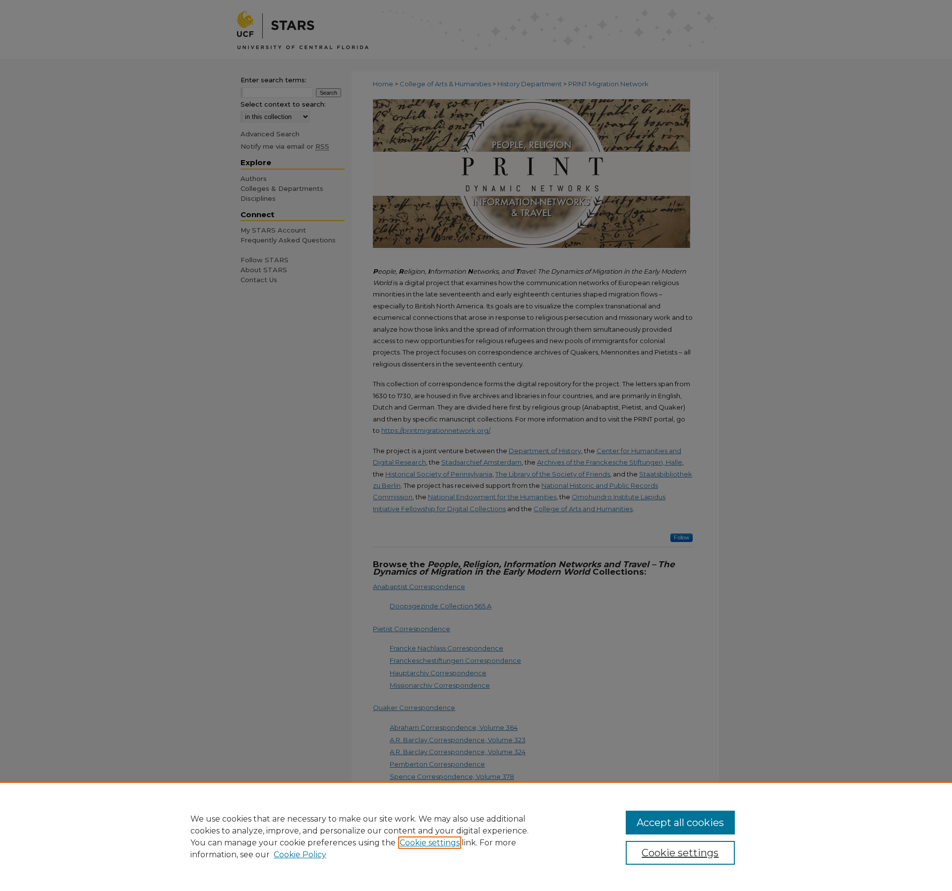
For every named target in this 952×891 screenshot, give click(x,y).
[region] (476, 836)
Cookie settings (430, 842)
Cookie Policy (300, 854)
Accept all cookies (680, 823)
